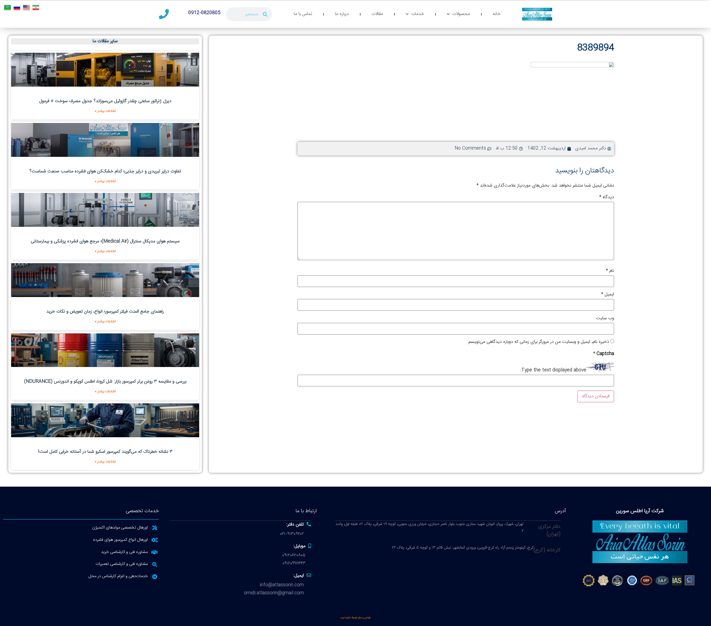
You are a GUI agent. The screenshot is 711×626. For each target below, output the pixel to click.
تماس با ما (303, 14)
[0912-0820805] (164, 14)
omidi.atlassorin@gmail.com (274, 593)
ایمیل (607, 294)
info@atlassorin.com (282, 585)
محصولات (461, 14)
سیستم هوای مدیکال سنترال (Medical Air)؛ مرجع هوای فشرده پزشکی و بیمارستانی (105, 241)
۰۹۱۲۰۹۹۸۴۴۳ (294, 563)
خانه (496, 14)
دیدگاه (606, 197)
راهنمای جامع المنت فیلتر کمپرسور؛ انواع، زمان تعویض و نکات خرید (105, 311)
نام (610, 271)
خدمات (417, 14)
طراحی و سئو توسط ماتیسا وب (355, 618)
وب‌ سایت (605, 318)
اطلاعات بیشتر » (105, 111)
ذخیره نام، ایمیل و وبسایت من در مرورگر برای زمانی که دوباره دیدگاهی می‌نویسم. (538, 342)
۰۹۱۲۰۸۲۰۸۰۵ (294, 555)
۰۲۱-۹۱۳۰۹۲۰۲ (292, 534)
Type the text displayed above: (553, 370)
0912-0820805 (204, 13)
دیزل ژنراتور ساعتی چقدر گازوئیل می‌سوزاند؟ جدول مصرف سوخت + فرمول (105, 101)
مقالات (377, 14)
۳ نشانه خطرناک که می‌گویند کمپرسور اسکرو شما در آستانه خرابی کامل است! (105, 452)
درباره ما (342, 14)
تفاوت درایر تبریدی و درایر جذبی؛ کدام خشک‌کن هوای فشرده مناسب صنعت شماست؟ (105, 171)
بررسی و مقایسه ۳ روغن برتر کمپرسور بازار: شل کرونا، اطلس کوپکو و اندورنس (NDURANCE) (105, 381)
